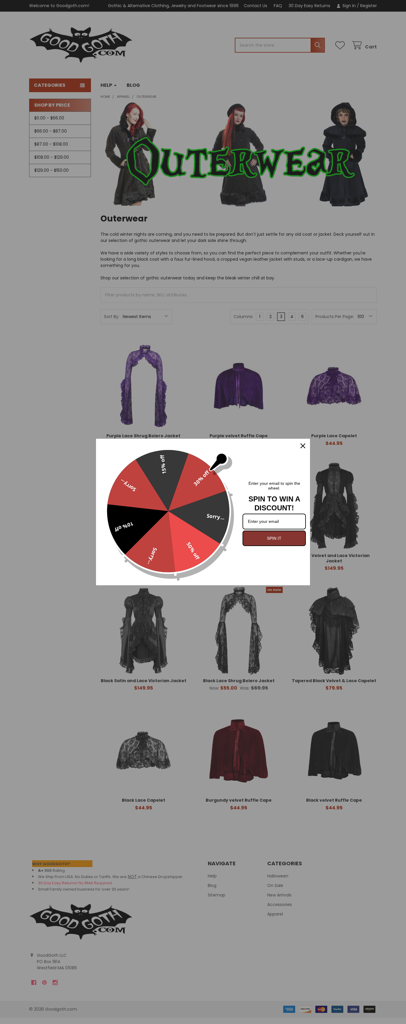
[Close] (303, 446)
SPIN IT (274, 538)
